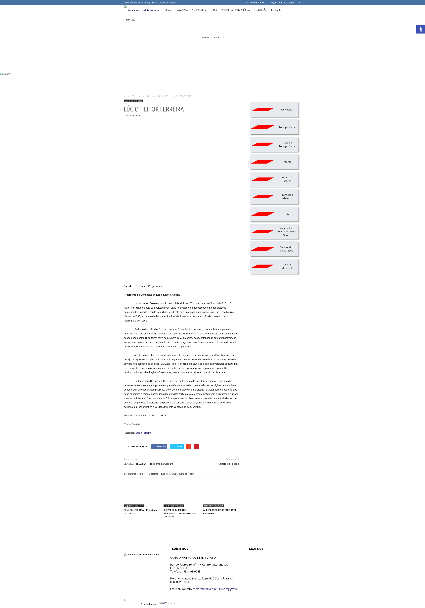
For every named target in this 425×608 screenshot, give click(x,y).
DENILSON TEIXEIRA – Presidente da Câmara (148, 463)
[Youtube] (190, 2)
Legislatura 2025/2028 (133, 101)
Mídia (214, 9)
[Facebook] (179, 2)
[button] (296, 15)
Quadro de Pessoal (229, 463)
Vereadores (199, 9)
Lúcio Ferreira (143, 432)
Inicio (126, 96)
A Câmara (182, 9)
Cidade (169, 9)
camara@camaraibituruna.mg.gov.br (215, 589)
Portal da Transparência (235, 9)
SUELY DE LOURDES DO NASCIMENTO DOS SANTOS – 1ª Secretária (180, 513)
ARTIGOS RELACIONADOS (141, 474)
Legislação (260, 9)
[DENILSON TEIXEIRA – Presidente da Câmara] (142, 494)
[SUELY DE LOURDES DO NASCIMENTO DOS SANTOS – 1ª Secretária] (182, 494)
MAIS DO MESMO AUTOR (177, 474)
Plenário (276, 9)
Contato (130, 19)
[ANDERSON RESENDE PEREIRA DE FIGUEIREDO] (221, 494)
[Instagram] (184, 2)
